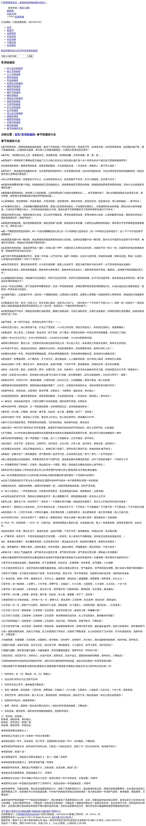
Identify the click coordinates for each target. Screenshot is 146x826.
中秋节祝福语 (14, 122)
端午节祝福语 (14, 92)
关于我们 (5, 811)
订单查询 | (11, 17)
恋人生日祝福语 (15, 68)
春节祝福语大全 (15, 128)
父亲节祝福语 (14, 104)
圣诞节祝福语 (14, 101)
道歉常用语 (12, 116)
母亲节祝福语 (14, 89)
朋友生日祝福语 (15, 98)
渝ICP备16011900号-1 (62, 817)
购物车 (10, 11)
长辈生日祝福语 (15, 83)
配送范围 (5, 50)
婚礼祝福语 (12, 95)
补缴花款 (36, 811)
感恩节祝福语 (14, 86)
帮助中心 (56, 811)
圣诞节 (10, 30)
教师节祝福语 (14, 119)
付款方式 (14, 50)
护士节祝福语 (14, 107)
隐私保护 (46, 811)
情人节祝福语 (14, 71)
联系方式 (15, 811)
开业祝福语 (12, 80)
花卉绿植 (11, 39)
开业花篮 (11, 36)
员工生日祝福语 (15, 113)
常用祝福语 (32, 50)
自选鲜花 (11, 45)
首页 (9, 27)
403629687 (35, 814)
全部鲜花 (11, 33)
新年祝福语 (12, 77)
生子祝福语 (12, 110)
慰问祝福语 (12, 125)
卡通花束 (11, 42)
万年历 (22, 50)
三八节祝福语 (14, 74)
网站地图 (26, 811)
